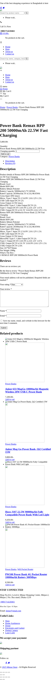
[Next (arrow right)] (4, 674)
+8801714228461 (7, 602)
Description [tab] (10, 161)
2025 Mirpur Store (9, 667)
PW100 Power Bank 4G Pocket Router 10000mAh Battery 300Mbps (26, 576)
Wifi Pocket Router (25, 569)
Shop (7, 49)
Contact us (9, 54)
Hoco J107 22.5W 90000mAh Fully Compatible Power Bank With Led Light (27, 513)
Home (7, 47)
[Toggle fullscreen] (4, 672)
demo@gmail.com (13, 611)
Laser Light (10, 633)
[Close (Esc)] (9, 672)
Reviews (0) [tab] (10, 163)
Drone (7, 626)
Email (3, 316)
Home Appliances (12, 623)
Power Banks (12, 107)
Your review (6, 289)
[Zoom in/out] (1, 672)
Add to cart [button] (10, 399)
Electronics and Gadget (14, 628)
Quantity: (4, 146)
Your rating (5, 284)
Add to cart (5, 154)
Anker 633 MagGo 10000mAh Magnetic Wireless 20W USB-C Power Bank (27, 390)
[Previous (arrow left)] (1, 674)
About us (9, 51)
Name (3, 311)
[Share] (6, 672)
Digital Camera (11, 630)
